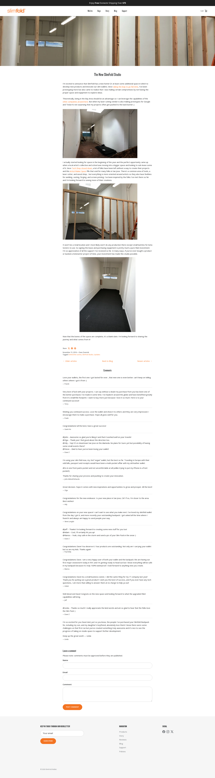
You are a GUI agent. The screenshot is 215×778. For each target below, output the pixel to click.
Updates (97, 355)
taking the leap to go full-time (125, 86)
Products (123, 732)
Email (65, 672)
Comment (67, 684)
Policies (122, 751)
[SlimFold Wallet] (16, 10)
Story (107, 11)
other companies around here (75, 101)
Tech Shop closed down (82, 168)
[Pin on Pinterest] (75, 348)
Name (65, 660)
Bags (99, 11)
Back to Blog (107, 361)
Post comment (72, 707)
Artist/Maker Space (78, 171)
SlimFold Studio (87, 355)
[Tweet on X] (69, 348)
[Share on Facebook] (72, 348)
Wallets (90, 11)
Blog (115, 11)
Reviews (123, 739)
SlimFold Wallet (51, 769)
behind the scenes (75, 355)
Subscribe (48, 741)
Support (124, 11)
